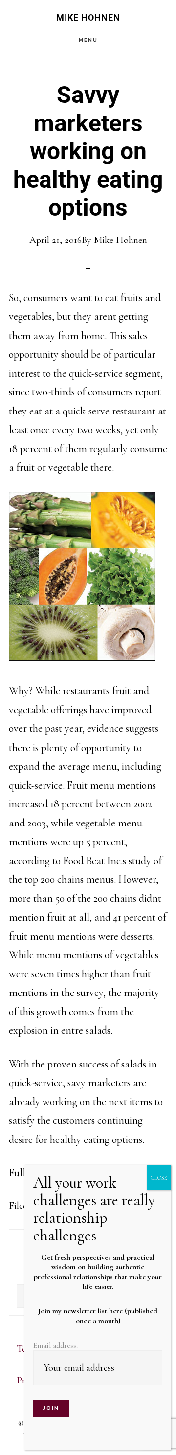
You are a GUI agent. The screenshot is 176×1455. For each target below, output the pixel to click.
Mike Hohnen (88, 17)
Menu (88, 40)
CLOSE (159, 1177)
